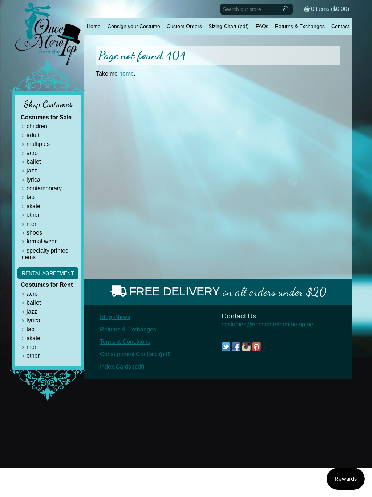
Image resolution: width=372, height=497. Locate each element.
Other (33, 215)
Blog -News (115, 317)
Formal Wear (42, 241)
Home (94, 26)
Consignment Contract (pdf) (135, 354)
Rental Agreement (48, 273)
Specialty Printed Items (45, 253)
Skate (33, 206)
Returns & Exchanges (300, 26)
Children (37, 126)
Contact (340, 26)
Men (32, 224)
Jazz (32, 170)
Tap (31, 197)
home (126, 74)
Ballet (34, 162)
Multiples (38, 144)
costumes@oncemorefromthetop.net (268, 324)
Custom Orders (184, 26)
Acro (32, 153)
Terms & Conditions (125, 342)
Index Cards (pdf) (122, 366)
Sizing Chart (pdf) (229, 26)
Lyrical (34, 179)
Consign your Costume (134, 26)
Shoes (34, 233)
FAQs (262, 26)
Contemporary (44, 188)
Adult (33, 135)
